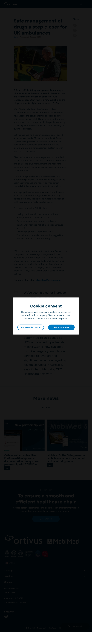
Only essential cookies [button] (31, 327)
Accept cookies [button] (61, 327)
